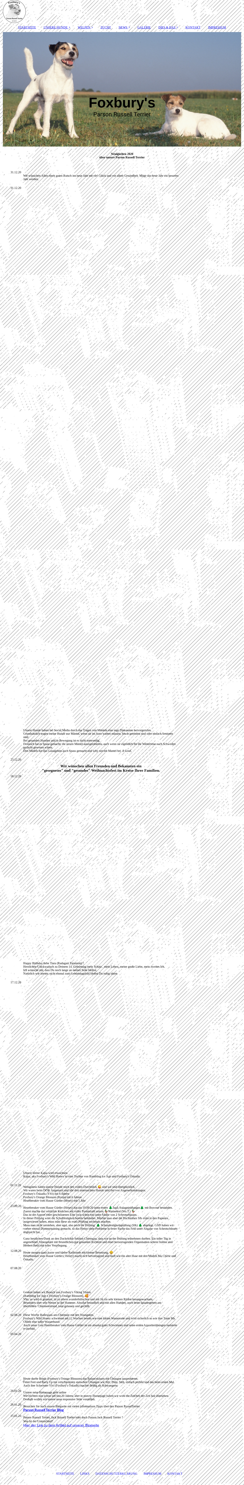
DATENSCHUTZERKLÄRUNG (116, 1473)
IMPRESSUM (217, 27)
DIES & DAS (166, 27)
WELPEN (84, 27)
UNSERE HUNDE (56, 27)
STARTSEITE (27, 27)
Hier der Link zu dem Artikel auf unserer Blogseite (61, 1425)
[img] (122, 11)
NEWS (123, 27)
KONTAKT (193, 27)
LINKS (84, 1473)
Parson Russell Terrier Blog (43, 1410)
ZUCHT (105, 27)
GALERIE (144, 27)
